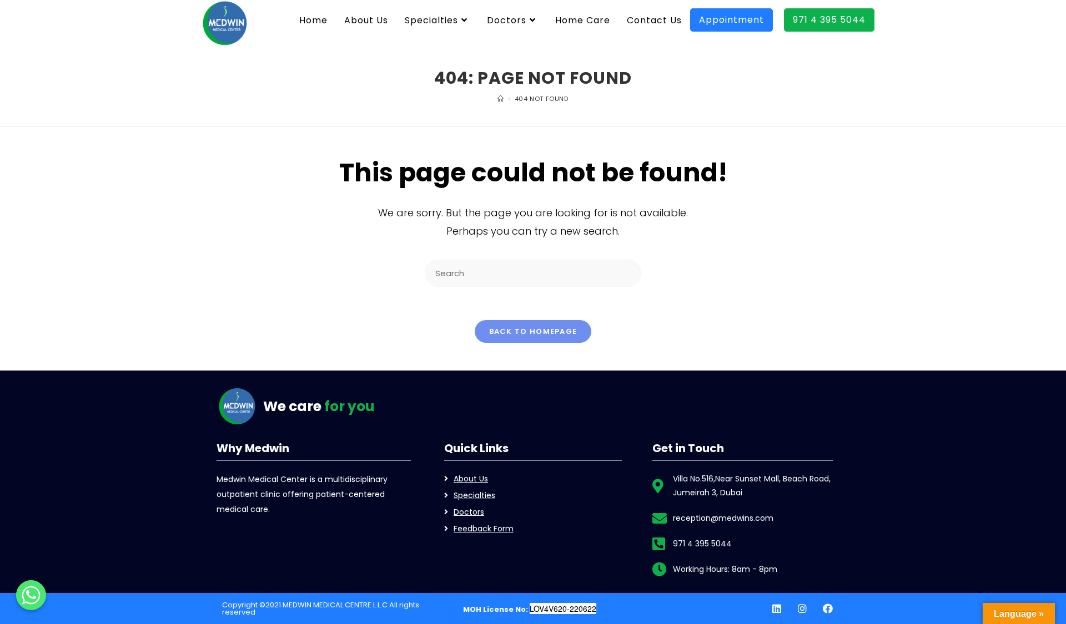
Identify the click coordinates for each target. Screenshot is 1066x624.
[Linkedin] (777, 608)
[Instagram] (802, 608)
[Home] (500, 98)
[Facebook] (828, 608)
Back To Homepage (533, 331)
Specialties (474, 495)
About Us (471, 478)
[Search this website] (533, 272)
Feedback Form (484, 528)
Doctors (469, 512)
